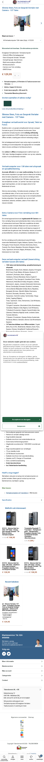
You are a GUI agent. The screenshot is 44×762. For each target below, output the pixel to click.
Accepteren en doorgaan (21, 419)
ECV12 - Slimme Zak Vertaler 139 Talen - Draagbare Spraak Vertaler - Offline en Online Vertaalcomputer (11, 531)
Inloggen (13, 759)
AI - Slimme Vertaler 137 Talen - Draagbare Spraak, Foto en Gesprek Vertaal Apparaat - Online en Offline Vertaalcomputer (11, 607)
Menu (22, 759)
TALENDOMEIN (33, 743)
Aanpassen (21, 426)
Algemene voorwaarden (19, 717)
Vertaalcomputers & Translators (17, 493)
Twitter (9, 654)
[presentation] (40, 23)
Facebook (4, 654)
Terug (2, 2)
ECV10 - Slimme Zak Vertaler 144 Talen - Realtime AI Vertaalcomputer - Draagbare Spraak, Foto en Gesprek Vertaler (11, 566)
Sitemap (31, 717)
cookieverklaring (22, 362)
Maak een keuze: (8, 36)
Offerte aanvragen (8, 103)
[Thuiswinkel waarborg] (22, 748)
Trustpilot (33, 753)
